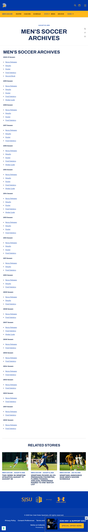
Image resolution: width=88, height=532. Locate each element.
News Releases (11, 62)
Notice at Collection (38, 525)
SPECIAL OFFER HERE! (73, 526)
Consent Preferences (26, 520)
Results (8, 66)
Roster (18, 14)
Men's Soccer (7, 472)
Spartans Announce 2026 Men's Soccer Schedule (71, 477)
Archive (61, 14)
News (53, 14)
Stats (46, 14)
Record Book (10, 76)
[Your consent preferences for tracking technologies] (4, 528)
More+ (69, 14)
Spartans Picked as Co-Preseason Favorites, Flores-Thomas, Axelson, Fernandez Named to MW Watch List (43, 479)
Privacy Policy (10, 520)
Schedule (37, 14)
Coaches (27, 14)
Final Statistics (10, 73)
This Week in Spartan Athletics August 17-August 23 (13, 477)
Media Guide (10, 100)
